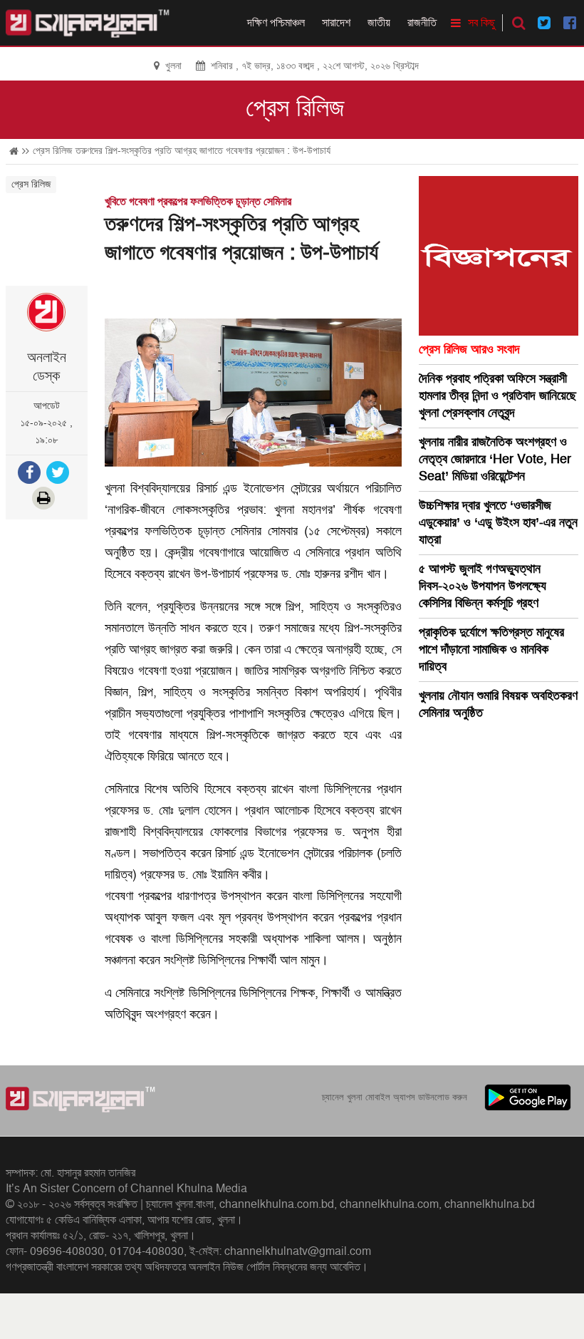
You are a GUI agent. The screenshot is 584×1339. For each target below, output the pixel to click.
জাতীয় (378, 23)
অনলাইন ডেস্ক (46, 367)
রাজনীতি (422, 23)
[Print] (45, 500)
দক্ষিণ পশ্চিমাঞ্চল (276, 23)
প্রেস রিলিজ (295, 108)
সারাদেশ (336, 23)
